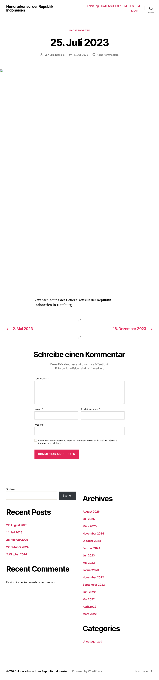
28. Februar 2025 (17, 539)
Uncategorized (79, 30)
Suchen (10, 489)
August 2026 (91, 511)
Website (38, 424)
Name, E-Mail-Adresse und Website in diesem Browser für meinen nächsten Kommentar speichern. (78, 442)
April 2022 (89, 606)
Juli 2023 (89, 555)
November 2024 (93, 533)
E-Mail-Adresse (90, 409)
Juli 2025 (89, 519)
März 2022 (90, 614)
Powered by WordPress (87, 671)
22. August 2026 (16, 525)
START (135, 10)
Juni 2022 (89, 592)
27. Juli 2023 (80, 54)
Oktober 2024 (92, 540)
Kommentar (41, 378)
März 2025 (90, 526)
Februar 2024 (91, 548)
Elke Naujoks (57, 54)
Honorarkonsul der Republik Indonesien (29, 8)
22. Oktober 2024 (17, 547)
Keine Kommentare (107, 54)
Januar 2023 (91, 570)
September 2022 (94, 584)
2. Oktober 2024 (16, 554)
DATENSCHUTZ (111, 6)
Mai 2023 (89, 562)
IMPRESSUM (132, 6)
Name (38, 409)
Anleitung (92, 6)
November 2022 (93, 577)
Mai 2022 (89, 599)
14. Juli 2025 (14, 532)
